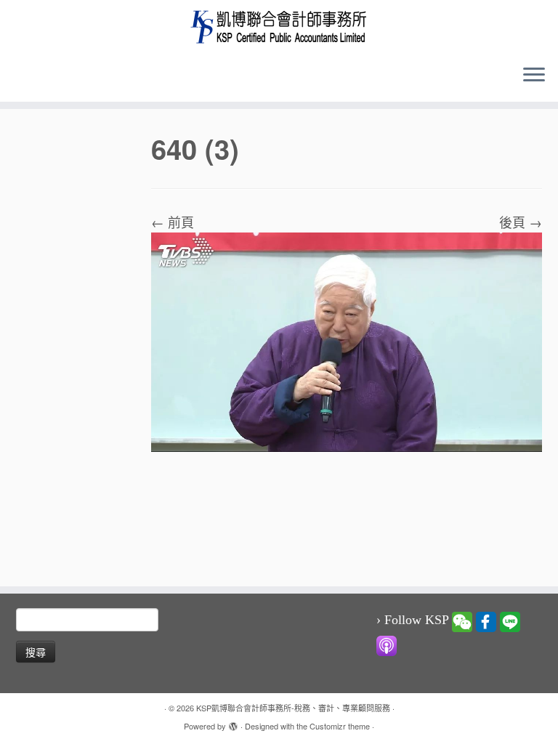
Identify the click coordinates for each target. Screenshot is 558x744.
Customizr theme (340, 726)
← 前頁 (172, 221)
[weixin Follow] (462, 620)
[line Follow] (510, 620)
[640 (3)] (346, 340)
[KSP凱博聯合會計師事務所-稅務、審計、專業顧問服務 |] (279, 26)
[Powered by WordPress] (233, 723)
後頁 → (520, 221)
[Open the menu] (534, 75)
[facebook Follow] (486, 620)
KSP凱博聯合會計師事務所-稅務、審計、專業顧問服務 (293, 707)
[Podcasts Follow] (386, 644)
